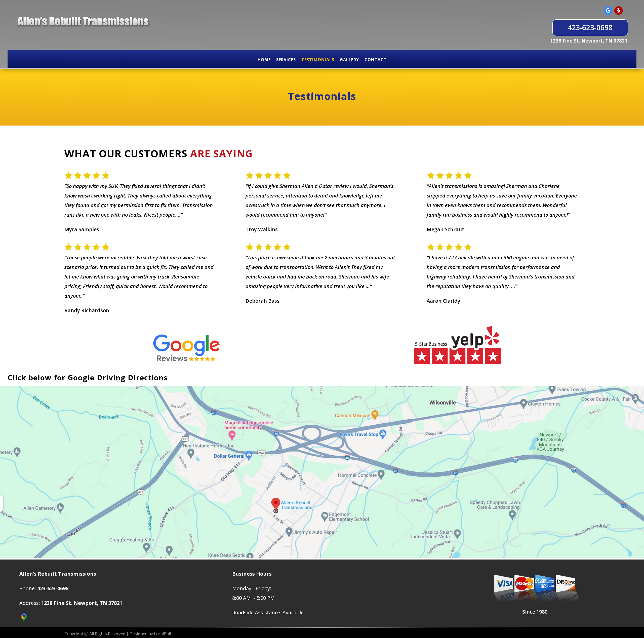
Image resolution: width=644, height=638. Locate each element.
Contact (376, 59)
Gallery (349, 59)
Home (264, 59)
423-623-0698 (590, 27)
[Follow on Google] (608, 10)
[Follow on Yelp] (618, 10)
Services (286, 59)
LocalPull (162, 633)
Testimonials (317, 59)
